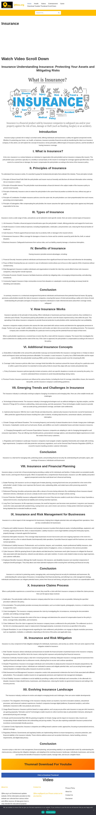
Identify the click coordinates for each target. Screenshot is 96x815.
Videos (43, 3)
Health (36, 3)
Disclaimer (69, 798)
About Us (68, 791)
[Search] (59, 13)
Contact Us (69, 795)
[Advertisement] (48, 41)
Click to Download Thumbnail (48, 775)
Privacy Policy (70, 788)
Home (29, 3)
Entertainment (53, 3)
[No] (94, 810)
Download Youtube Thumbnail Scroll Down (41, 6)
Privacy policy (51, 812)
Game (62, 3)
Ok (43, 812)
